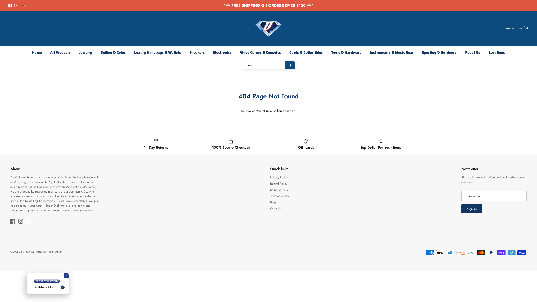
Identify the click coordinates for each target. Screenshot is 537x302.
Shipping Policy (280, 190)
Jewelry (85, 52)
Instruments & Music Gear (391, 52)
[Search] (290, 65)
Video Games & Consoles (260, 52)
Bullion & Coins (113, 52)
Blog (273, 202)
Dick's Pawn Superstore (30, 251)
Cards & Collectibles (306, 52)
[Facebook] (10, 5)
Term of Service (280, 196)
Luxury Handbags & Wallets (157, 52)
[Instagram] (15, 5)
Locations (497, 52)
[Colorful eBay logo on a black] (23, 5)
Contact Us (277, 208)
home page (284, 111)
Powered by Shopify (52, 251)
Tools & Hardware (346, 52)
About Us (472, 52)
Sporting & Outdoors (439, 52)
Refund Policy (278, 183)
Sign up (472, 209)
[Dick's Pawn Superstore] (268, 29)
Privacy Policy (279, 177)
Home (37, 52)
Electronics (222, 52)
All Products (60, 52)
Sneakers (197, 52)
